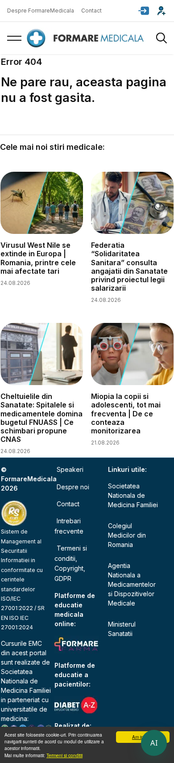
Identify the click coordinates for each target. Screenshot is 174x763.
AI (153, 743)
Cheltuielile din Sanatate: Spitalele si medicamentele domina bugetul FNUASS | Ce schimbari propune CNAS (41, 418)
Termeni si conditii (64, 755)
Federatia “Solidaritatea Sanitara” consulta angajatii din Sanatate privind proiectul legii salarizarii (129, 266)
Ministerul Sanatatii (122, 628)
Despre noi (73, 487)
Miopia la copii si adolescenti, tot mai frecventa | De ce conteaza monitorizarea (126, 413)
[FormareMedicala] (87, 38)
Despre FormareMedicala (40, 10)
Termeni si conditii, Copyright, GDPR (70, 563)
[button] (143, 11)
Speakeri (70, 469)
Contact (91, 10)
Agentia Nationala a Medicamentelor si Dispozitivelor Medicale (132, 584)
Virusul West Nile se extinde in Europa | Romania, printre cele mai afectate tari (38, 258)
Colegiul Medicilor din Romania (127, 535)
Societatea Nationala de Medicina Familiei (26, 681)
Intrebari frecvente (68, 525)
